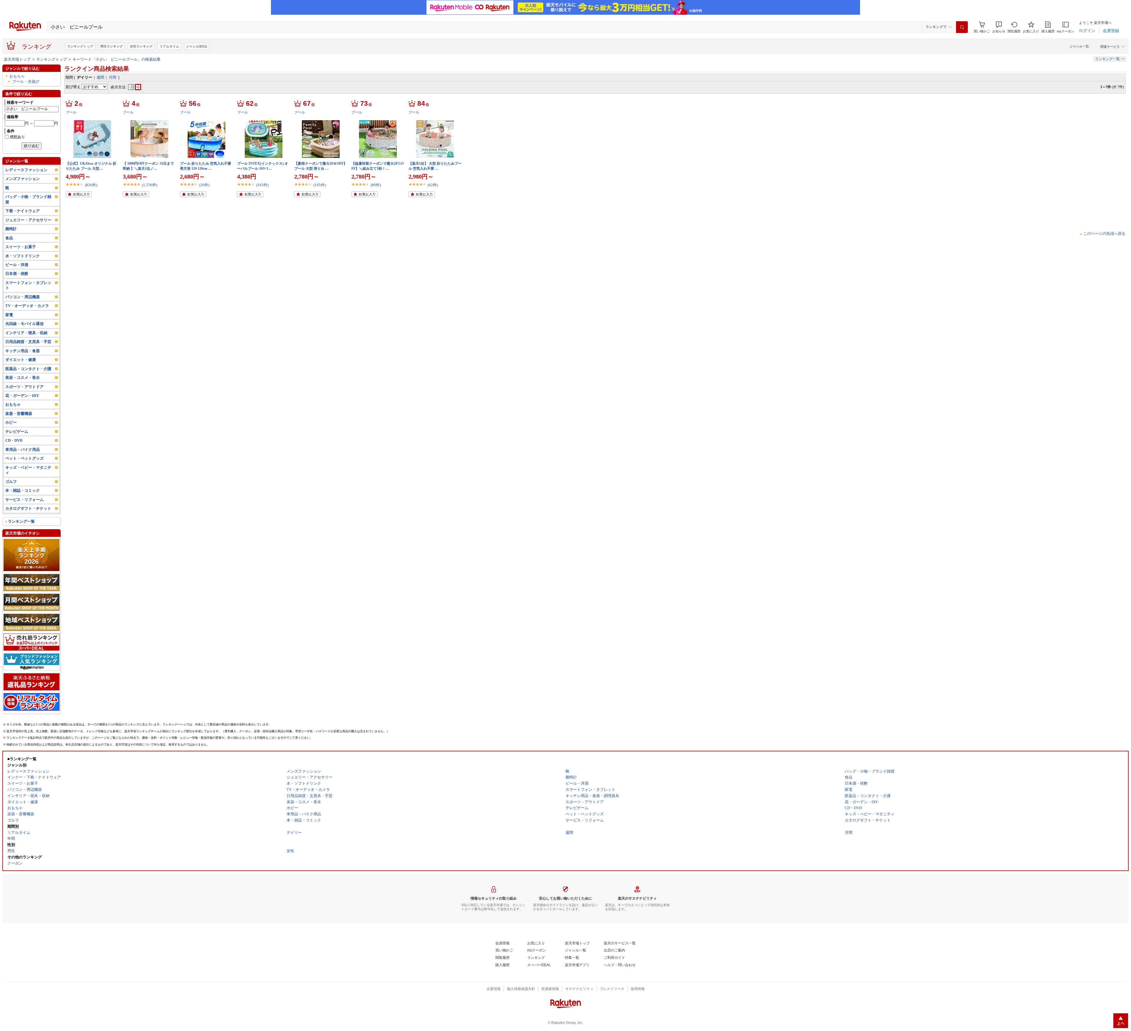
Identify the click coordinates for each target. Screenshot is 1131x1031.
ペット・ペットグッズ (24, 458)
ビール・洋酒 (16, 265)
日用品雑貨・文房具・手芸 (28, 341)
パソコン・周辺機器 (22, 297)
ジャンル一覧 (1079, 46)
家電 (9, 315)
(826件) (91, 185)
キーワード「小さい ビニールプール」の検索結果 (116, 59)
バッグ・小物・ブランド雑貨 (28, 199)
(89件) (376, 185)
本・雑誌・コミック (22, 490)
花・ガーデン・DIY (22, 395)
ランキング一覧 (21, 521)
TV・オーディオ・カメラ (27, 305)
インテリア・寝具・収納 (26, 333)
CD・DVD (13, 440)
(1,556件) (149, 185)
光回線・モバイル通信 (24, 323)
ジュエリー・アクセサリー (28, 220)
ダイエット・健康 (20, 359)
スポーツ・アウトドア (24, 387)
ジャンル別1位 (196, 46)
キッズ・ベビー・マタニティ (28, 470)
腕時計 (11, 229)
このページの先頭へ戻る (1104, 233)
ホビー (11, 422)
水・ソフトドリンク (22, 256)
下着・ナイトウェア (22, 211)
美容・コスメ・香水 (22, 377)
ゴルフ (11, 481)
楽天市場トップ (17, 59)
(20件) (204, 185)
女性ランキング (141, 46)
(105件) (319, 185)
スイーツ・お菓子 (20, 247)
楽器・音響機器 (18, 413)
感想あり (17, 137)
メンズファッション (22, 178)
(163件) (262, 185)
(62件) (433, 185)
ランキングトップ (80, 46)
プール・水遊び (25, 81)
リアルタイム (169, 46)
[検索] (962, 27)
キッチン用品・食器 (22, 351)
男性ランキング (111, 46)
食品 (9, 238)
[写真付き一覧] (131, 89)
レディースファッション (26, 170)
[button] (998, 27)
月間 (112, 77)
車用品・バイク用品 (22, 449)
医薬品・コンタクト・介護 (28, 369)
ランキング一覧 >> (1110, 59)
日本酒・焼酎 (16, 273)
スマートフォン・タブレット (28, 285)
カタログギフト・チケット (28, 508)
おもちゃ (17, 76)
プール (71, 112)
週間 (100, 77)
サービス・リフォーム (24, 499)
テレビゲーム (16, 431)
